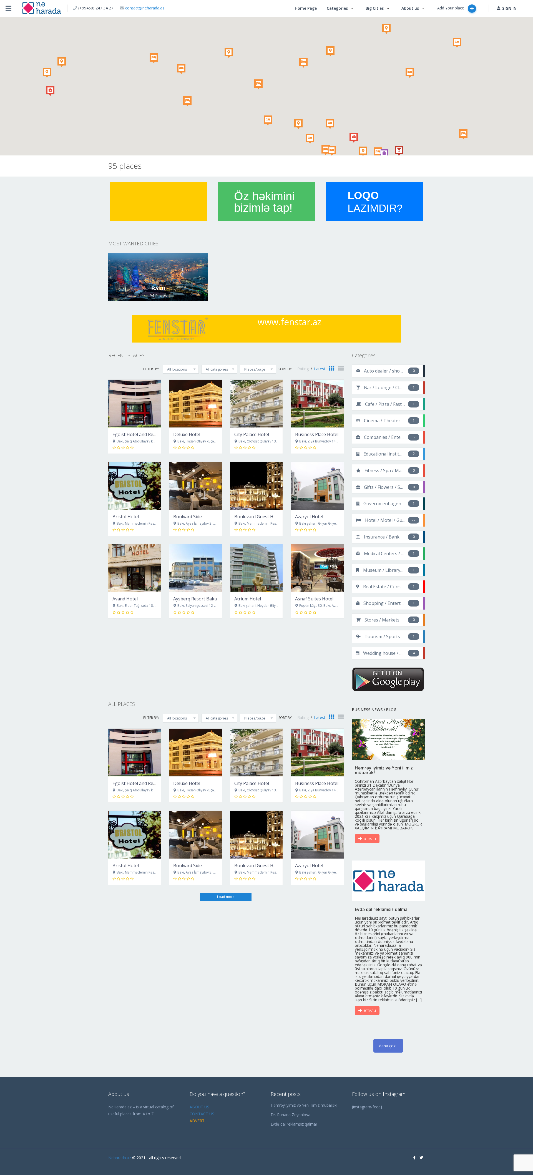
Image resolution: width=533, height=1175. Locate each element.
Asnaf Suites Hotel (314, 599)
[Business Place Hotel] (317, 403)
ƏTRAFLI (370, 839)
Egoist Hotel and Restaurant (141, 434)
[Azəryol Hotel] (317, 486)
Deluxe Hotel (186, 434)
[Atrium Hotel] (256, 568)
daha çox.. (388, 1045)
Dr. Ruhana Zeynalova (290, 1114)
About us (410, 8)
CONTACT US (202, 1113)
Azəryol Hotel (309, 517)
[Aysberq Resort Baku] (195, 568)
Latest (319, 368)
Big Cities (375, 8)
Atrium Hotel (247, 599)
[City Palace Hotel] (256, 403)
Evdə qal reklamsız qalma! (294, 1124)
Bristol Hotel (125, 517)
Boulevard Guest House (259, 517)
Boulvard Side (187, 517)
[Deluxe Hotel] (195, 403)
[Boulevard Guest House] (256, 486)
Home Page (306, 8)
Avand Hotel (125, 599)
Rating (303, 368)
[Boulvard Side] (195, 486)
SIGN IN (509, 8)
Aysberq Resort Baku (195, 599)
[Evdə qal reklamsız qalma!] (388, 881)
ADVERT (197, 1120)
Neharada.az (119, 1157)
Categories (337, 8)
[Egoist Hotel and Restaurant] (134, 403)
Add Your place (451, 8)
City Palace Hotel (251, 434)
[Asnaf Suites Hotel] (317, 568)
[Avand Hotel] (134, 568)
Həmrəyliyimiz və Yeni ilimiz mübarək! (304, 1105)
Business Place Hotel (316, 434)
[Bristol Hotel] (134, 486)
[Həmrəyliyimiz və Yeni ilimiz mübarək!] (388, 739)
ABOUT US (199, 1106)
